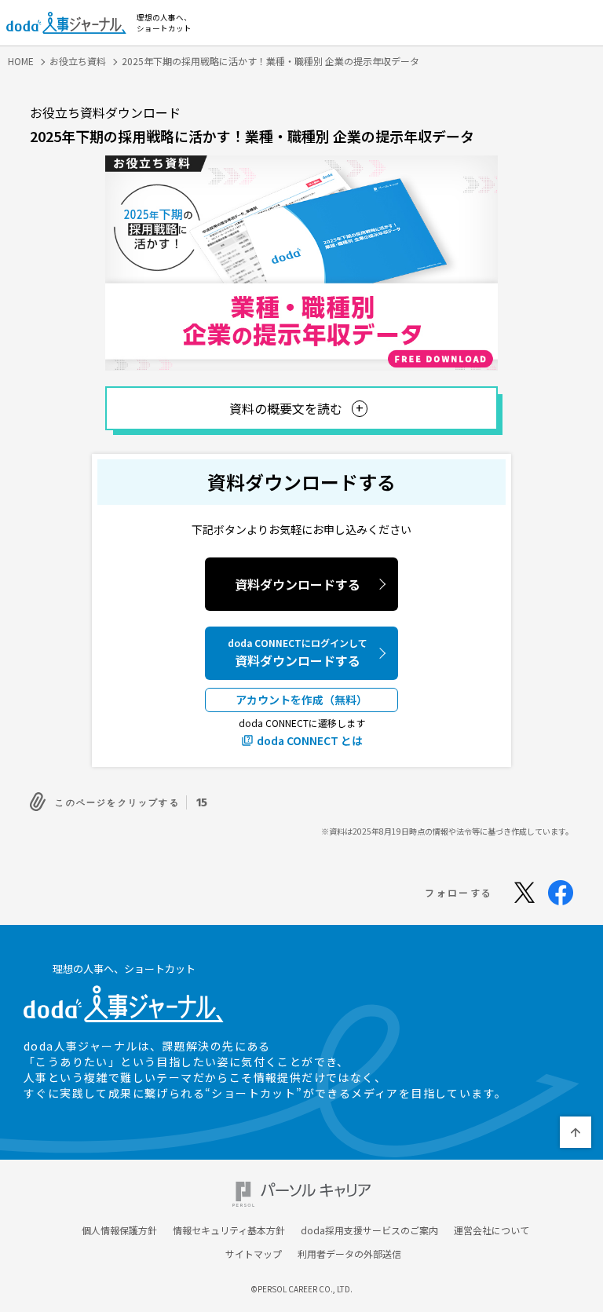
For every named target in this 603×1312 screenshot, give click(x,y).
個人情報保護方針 (119, 1230)
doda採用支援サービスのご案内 (369, 1230)
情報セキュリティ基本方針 (229, 1230)
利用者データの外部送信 (349, 1254)
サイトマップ (253, 1254)
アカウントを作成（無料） (301, 699)
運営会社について (491, 1230)
